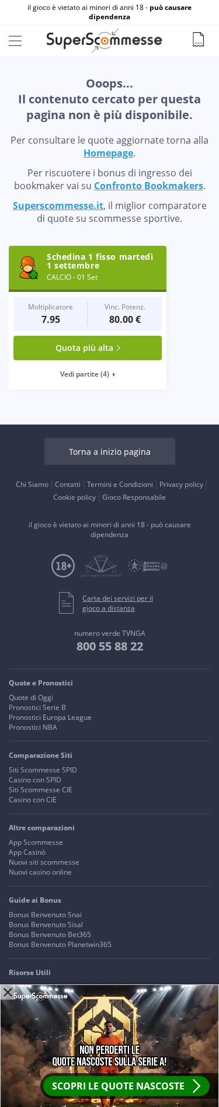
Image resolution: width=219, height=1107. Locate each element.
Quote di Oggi (31, 697)
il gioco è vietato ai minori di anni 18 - (109, 12)
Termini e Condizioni (120, 484)
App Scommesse (36, 842)
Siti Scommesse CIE (40, 790)
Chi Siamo (32, 484)
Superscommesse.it (58, 205)
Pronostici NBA (33, 727)
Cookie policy (74, 497)
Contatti (68, 484)
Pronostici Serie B (37, 707)
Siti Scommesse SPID (43, 770)
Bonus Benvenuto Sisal (46, 925)
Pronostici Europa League (50, 717)
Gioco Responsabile (134, 497)
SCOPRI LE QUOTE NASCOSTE (118, 1086)
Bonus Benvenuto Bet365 (50, 934)
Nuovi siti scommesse (44, 862)
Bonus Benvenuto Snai (45, 915)
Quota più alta (84, 347)
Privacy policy (181, 484)
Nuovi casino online (40, 872)
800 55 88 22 (110, 646)
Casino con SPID (35, 780)
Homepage (108, 153)
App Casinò (27, 852)
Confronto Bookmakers (148, 185)
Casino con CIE (33, 800)
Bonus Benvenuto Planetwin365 (60, 944)
